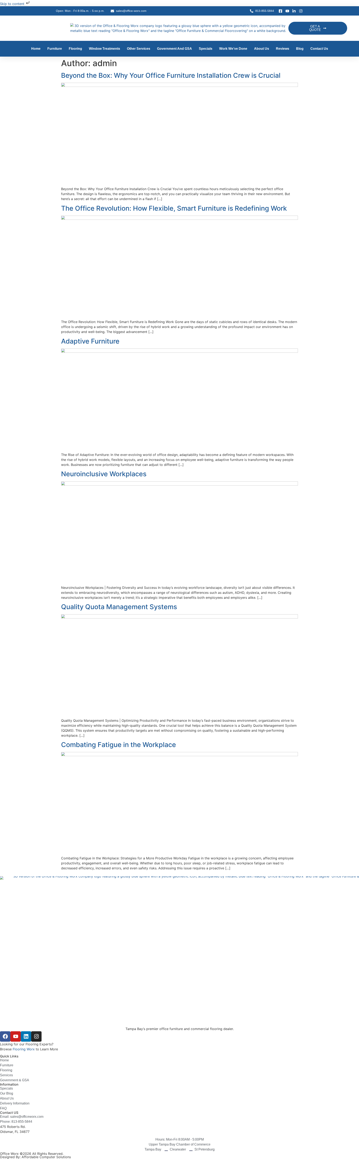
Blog (300, 48)
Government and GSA (174, 48)
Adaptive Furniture (90, 341)
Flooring (75, 48)
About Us (261, 48)
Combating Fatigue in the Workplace (118, 745)
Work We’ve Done (233, 48)
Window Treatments (104, 48)
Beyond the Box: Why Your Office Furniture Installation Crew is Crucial (170, 75)
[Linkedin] (26, 1036)
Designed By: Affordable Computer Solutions (35, 1157)
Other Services (138, 48)
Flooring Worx (24, 1049)
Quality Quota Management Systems (119, 607)
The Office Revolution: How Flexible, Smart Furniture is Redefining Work (174, 208)
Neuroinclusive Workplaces (103, 474)
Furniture (54, 48)
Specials (205, 48)
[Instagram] (36, 1036)
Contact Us (319, 48)
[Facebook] (5, 1036)
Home (36, 48)
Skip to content (12, 4)
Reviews (282, 48)
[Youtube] (15, 1036)
